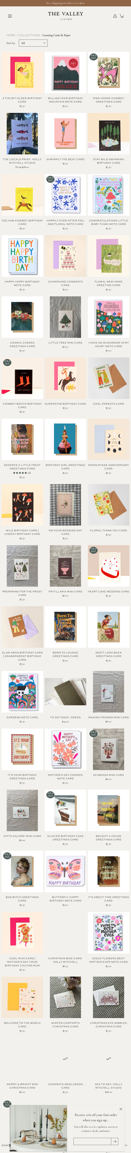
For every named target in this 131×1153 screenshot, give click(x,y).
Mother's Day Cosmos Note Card (65, 776)
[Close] (121, 1109)
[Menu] (9, 16)
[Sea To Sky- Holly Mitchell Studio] (108, 1058)
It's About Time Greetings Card (108, 898)
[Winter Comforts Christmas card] (65, 997)
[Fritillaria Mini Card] (65, 566)
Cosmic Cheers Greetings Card (22, 344)
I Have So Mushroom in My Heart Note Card (108, 344)
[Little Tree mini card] (65, 317)
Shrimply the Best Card (65, 159)
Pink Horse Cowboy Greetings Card (108, 100)
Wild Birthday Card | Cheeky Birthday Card (22, 532)
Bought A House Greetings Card (108, 837)
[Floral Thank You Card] (108, 505)
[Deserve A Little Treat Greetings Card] (22, 439)
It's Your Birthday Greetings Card (22, 776)
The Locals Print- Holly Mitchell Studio (22, 161)
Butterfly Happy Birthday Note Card (65, 898)
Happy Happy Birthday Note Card (22, 283)
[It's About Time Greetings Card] (108, 871)
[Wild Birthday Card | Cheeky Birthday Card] (22, 505)
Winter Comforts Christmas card (65, 1024)
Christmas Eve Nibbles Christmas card (108, 1024)
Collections (29, 35)
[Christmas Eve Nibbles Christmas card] (108, 997)
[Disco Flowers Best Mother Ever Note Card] (108, 932)
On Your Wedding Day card (65, 532)
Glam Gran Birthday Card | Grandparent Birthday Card (22, 656)
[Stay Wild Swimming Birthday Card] (108, 133)
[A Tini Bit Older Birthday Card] (22, 72)
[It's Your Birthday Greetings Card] (22, 749)
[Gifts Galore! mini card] (22, 810)
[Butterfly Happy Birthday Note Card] (65, 871)
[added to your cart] (122, 16)
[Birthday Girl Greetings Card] (65, 439)
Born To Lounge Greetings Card (65, 654)
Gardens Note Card (22, 717)
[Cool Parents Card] (108, 378)
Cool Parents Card (108, 403)
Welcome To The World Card (22, 1024)
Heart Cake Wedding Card (108, 591)
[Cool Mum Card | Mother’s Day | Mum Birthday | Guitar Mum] (22, 932)
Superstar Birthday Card (65, 403)
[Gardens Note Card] (22, 691)
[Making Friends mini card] (108, 691)
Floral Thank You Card (108, 530)
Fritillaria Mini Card (65, 591)
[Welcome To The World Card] (22, 997)
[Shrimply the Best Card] (65, 133)
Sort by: (11, 43)
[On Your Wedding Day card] (65, 505)
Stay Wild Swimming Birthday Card (108, 161)
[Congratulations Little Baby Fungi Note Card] (108, 195)
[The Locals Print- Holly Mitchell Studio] (22, 133)
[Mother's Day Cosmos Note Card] (65, 749)
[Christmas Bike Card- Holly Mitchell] (65, 932)
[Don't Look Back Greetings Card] (108, 627)
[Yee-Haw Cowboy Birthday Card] (22, 195)
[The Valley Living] (66, 16)
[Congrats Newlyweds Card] (65, 1058)
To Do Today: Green (65, 717)
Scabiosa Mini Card (108, 775)
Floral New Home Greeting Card (109, 283)
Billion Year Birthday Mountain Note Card (65, 100)
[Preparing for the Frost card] (22, 566)
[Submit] (114, 1141)
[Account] (115, 16)
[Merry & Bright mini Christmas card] (22, 1058)
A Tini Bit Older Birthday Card (22, 100)
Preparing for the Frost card (22, 593)
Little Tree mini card (65, 342)
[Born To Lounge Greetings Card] (65, 627)
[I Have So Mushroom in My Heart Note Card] (108, 317)
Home (11, 35)
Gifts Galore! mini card (22, 836)
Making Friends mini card (108, 717)
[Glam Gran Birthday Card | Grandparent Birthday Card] (22, 627)
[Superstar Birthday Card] (65, 378)
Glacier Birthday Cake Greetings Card (65, 837)
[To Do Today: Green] (65, 691)
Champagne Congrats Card (65, 283)
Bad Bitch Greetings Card (22, 898)
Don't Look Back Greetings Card (109, 654)
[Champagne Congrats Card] (65, 256)
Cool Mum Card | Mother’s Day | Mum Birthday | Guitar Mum (22, 962)
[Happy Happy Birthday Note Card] (22, 256)
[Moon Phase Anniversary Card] (108, 439)
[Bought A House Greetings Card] (108, 810)
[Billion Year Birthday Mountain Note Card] (65, 72)
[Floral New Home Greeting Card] (108, 256)
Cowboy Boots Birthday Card (22, 405)
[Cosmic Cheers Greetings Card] (22, 317)
